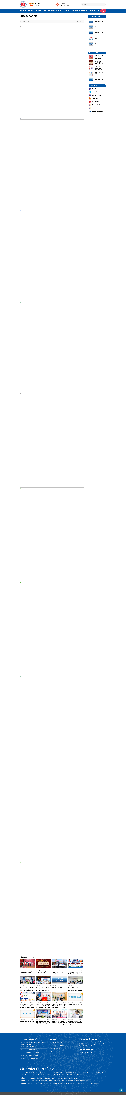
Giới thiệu (30, 10)
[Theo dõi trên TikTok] (83, 1053)
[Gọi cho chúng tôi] (88, 1053)
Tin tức (66, 10)
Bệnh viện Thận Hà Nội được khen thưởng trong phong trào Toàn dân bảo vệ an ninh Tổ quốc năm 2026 (99, 57)
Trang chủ (23, 10)
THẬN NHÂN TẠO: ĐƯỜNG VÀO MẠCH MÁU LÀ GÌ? (99, 74)
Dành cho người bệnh (92, 10)
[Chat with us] (121, 1090)
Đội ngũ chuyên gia (41, 10)
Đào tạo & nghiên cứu (55, 10)
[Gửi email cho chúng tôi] (85, 1053)
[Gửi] (103, 4)
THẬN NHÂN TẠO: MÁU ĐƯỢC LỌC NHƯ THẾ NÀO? (99, 68)
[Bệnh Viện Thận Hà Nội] (23, 4)
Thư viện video (75, 10)
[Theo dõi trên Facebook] (80, 1053)
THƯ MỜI (97, 24)
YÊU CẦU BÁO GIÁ (99, 30)
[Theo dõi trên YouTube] (91, 1053)
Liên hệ (83, 10)
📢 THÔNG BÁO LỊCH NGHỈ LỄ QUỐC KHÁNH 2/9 (99, 62)
